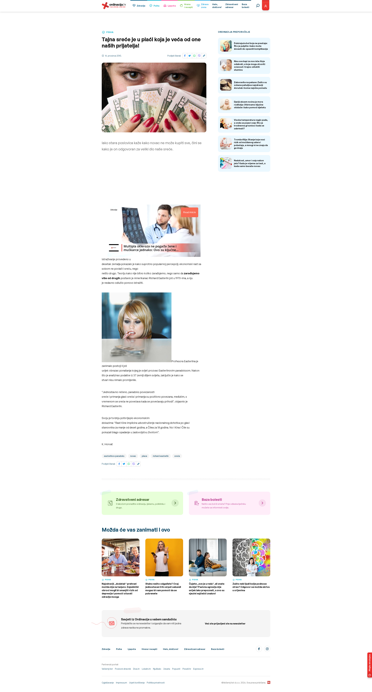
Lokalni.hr (146, 669)
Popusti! (176, 669)
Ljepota (172, 6)
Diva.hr (136, 669)
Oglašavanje (108, 682)
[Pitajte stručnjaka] (369, 664)
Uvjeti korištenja (137, 682)
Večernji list (107, 669)
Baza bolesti (217, 649)
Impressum (121, 682)
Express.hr (198, 669)
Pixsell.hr (187, 669)
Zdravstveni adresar (194, 649)
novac (133, 456)
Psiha (156, 6)
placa (144, 456)
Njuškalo (157, 669)
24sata (166, 669)
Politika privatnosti (156, 682)
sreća (177, 456)
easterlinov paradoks (114, 456)
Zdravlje (141, 6)
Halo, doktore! (170, 649)
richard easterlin (161, 456)
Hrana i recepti (149, 649)
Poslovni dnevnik (123, 669)
